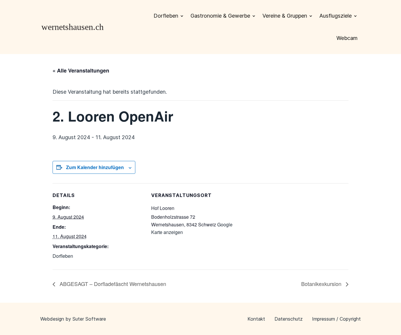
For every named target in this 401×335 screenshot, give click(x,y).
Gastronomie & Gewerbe (220, 16)
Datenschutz (288, 319)
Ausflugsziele (335, 16)
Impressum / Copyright (336, 319)
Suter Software (89, 319)
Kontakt (256, 319)
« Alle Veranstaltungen (81, 70)
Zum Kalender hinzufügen (95, 167)
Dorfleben (166, 16)
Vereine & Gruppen (284, 16)
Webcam (347, 38)
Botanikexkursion (322, 283)
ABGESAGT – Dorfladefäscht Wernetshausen (112, 283)
